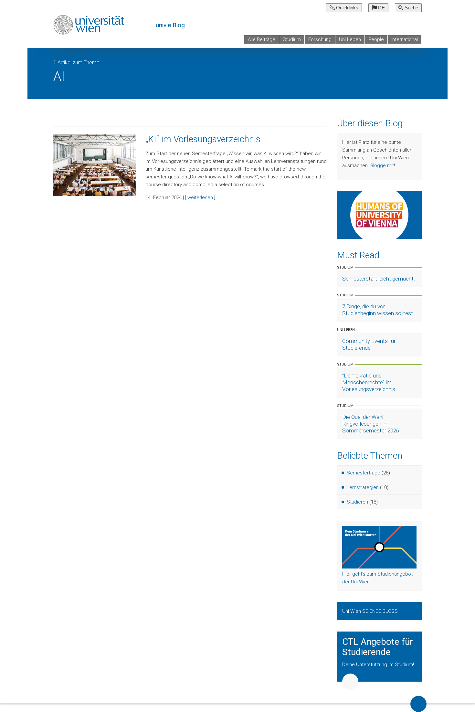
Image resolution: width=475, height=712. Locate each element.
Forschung (320, 39)
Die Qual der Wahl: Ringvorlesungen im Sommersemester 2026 (370, 424)
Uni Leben (350, 39)
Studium (292, 39)
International (404, 39)
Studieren (357, 502)
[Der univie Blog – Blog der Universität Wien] (89, 24)
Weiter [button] (350, 682)
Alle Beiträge (261, 39)
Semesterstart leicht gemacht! (378, 278)
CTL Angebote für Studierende (377, 647)
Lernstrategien (363, 487)
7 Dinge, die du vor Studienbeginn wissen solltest (377, 309)
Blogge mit (382, 165)
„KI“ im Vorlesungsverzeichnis (202, 139)
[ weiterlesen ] (200, 197)
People (376, 39)
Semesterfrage (363, 473)
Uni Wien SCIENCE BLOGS (370, 611)
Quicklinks (346, 7)
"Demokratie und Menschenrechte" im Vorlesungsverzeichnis (368, 382)
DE (381, 7)
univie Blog (170, 25)
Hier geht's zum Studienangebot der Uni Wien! (377, 578)
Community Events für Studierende (369, 344)
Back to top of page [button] (418, 704)
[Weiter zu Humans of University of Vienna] (379, 215)
